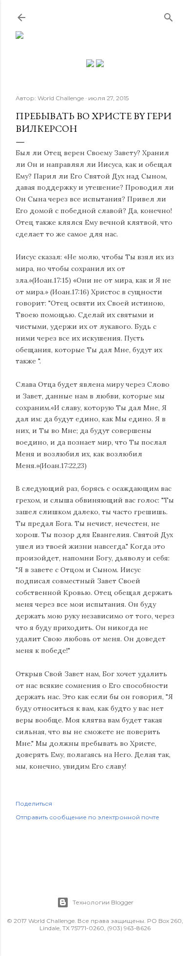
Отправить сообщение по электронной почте (87, 817)
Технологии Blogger (103, 902)
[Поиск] (168, 15)
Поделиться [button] (34, 803)
